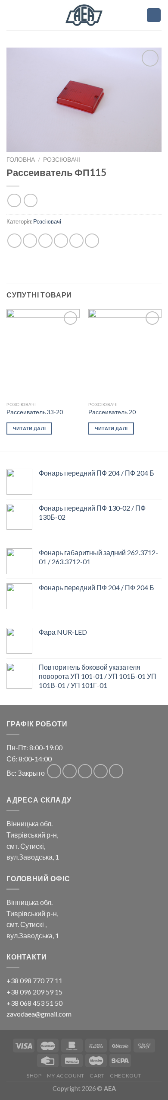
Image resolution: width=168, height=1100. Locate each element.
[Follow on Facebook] (54, 771)
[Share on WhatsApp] (14, 240)
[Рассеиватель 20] (125, 353)
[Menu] (135, 15)
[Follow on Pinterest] (116, 771)
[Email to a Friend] (61, 240)
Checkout (125, 1075)
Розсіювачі (61, 159)
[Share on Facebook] (30, 240)
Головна (20, 159)
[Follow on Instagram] (69, 771)
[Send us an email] (100, 771)
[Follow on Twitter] (85, 771)
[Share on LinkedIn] (92, 240)
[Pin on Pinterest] (76, 240)
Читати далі (29, 428)
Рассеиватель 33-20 (34, 412)
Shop (34, 1075)
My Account (65, 1075)
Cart (97, 1075)
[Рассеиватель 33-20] (43, 353)
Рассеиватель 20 (112, 412)
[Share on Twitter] (45, 240)
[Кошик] (154, 15)
